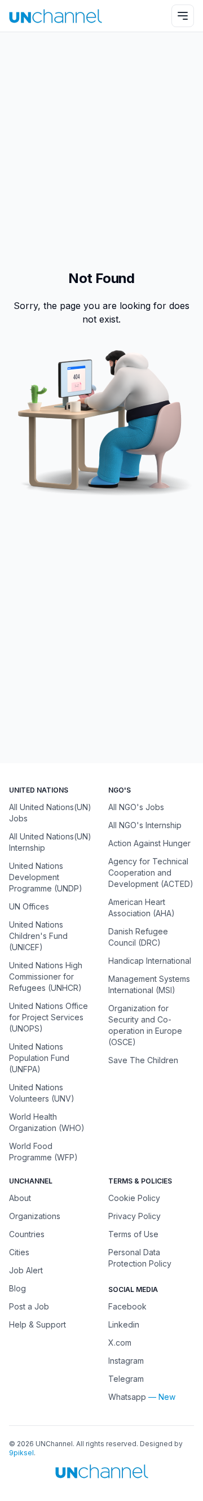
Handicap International (149, 960)
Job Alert (26, 1270)
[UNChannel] (55, 16)
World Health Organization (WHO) (47, 1122)
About (20, 1198)
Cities (19, 1252)
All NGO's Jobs (136, 807)
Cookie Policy (134, 1198)
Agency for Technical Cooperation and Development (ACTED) (150, 872)
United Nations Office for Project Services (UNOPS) (48, 1017)
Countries (27, 1234)
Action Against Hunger (149, 843)
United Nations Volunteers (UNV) (41, 1092)
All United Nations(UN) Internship (50, 842)
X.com (119, 1342)
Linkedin (123, 1324)
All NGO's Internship (145, 825)
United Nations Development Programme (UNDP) (45, 877)
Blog (17, 1288)
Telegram (126, 1378)
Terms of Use (133, 1234)
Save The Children (143, 1060)
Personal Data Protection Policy (139, 1257)
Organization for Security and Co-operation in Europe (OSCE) (145, 1025)
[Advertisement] (101, 145)
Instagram (126, 1360)
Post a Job (29, 1306)
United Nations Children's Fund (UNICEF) (38, 936)
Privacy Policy (134, 1216)
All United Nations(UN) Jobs (50, 812)
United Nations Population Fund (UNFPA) (39, 1058)
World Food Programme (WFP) (43, 1151)
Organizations (34, 1216)
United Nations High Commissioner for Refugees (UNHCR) (45, 976)
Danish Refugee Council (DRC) (138, 936)
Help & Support (37, 1324)
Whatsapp (127, 1397)
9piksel (21, 1452)
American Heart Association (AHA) (141, 907)
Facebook (127, 1306)
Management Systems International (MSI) (149, 984)
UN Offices (29, 906)
